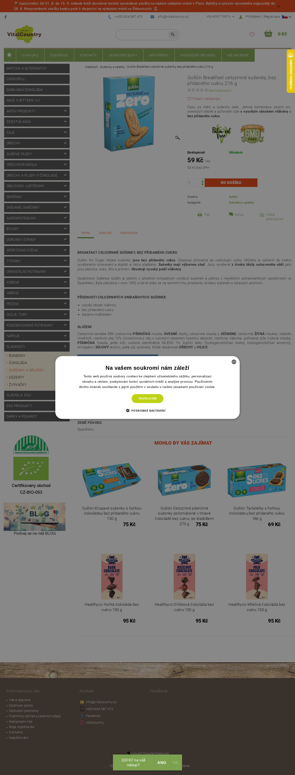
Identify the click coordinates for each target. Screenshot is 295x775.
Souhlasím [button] (148, 398)
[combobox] (234, 362)
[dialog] (147, 387)
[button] (148, 410)
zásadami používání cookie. (194, 387)
